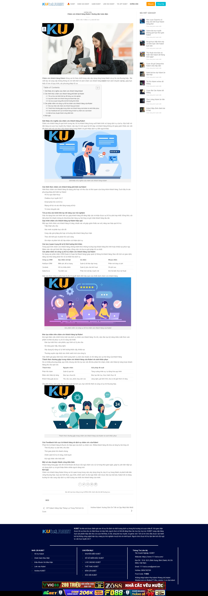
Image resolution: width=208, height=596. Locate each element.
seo (98, 20)
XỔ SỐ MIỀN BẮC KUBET (94, 558)
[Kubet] (53, 4)
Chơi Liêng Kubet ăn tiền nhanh (155, 100)
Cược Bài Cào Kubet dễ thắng (155, 91)
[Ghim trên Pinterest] (91, 484)
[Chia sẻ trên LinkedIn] (96, 484)
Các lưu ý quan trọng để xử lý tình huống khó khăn (63, 101)
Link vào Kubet (109, 4)
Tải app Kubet (122, 4)
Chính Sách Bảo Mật (42, 558)
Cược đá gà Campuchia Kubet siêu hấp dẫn (155, 65)
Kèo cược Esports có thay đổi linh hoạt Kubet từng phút (155, 22)
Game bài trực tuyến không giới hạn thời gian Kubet (155, 33)
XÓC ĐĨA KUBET (91, 575)
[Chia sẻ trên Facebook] (80, 484)
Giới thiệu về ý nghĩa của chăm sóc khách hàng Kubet (64, 91)
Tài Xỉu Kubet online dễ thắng (154, 82)
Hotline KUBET (39, 571)
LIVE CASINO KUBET (93, 562)
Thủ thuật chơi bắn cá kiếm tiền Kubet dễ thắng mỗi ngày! (155, 55)
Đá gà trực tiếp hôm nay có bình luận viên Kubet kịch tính (155, 44)
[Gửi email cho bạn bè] (88, 484)
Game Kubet (96, 4)
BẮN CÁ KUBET (91, 571)
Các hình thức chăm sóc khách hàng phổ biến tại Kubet (64, 94)
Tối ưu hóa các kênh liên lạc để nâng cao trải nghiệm (64, 96)
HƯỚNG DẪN (134, 4)
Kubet (72, 4)
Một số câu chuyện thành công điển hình (60, 113)
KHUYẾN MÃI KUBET (93, 554)
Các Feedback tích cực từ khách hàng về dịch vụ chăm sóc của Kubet (69, 111)
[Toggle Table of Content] (96, 88)
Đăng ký (151, 4)
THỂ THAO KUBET (92, 566)
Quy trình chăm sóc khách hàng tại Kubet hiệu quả (63, 98)
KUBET (77, 528)
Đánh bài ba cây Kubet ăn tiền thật (155, 74)
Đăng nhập (160, 4)
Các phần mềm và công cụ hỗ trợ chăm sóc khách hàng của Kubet (68, 103)
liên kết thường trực (104, 492)
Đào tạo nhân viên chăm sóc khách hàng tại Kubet (63, 106)
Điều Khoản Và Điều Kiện (43, 562)
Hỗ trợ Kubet (39, 554)
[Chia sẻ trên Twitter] (84, 484)
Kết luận (48, 116)
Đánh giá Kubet (83, 4)
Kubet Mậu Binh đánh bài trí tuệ (155, 109)
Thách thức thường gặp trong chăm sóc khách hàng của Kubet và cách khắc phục (73, 108)
